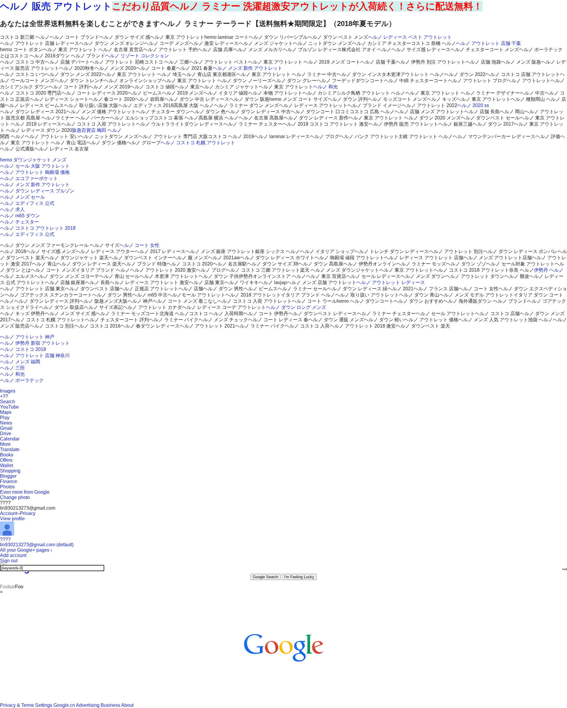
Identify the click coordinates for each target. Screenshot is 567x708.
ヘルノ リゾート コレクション (137, 55)
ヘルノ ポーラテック (22, 380)
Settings (43, 705)
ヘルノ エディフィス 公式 (27, 203)
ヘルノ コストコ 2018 (23, 349)
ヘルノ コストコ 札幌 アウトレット (198, 142)
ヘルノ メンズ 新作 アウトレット (247, 68)
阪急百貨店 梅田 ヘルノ (97, 130)
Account (8, 513)
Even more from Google (25, 492)
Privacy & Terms (17, 705)
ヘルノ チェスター (19, 221)
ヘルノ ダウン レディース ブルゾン (37, 190)
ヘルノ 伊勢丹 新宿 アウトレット (35, 343)
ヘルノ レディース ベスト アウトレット (410, 37)
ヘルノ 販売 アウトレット (56, 6)
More (5, 444)
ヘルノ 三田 (12, 367)
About (127, 705)
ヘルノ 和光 (325, 86)
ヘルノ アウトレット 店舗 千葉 (488, 43)
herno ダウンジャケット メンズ (33, 159)
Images (7, 390)
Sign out (8, 560)
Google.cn (64, 705)
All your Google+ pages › (26, 550)
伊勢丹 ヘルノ (548, 270)
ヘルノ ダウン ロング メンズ (296, 307)
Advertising (88, 705)
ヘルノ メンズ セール (22, 197)
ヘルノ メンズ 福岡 (20, 361)
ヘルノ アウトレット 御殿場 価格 (35, 172)
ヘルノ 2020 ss (473, 105)
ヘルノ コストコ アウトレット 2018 (38, 228)
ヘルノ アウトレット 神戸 (27, 336)
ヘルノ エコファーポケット (29, 178)
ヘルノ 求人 (12, 209)
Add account (13, 555)
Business (110, 705)
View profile (12, 518)
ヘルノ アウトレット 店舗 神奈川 (35, 355)
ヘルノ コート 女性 (139, 245)
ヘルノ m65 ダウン (20, 215)
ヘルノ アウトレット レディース (390, 282)
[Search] (564, 569)
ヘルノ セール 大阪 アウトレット (35, 166)
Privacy (27, 513)
